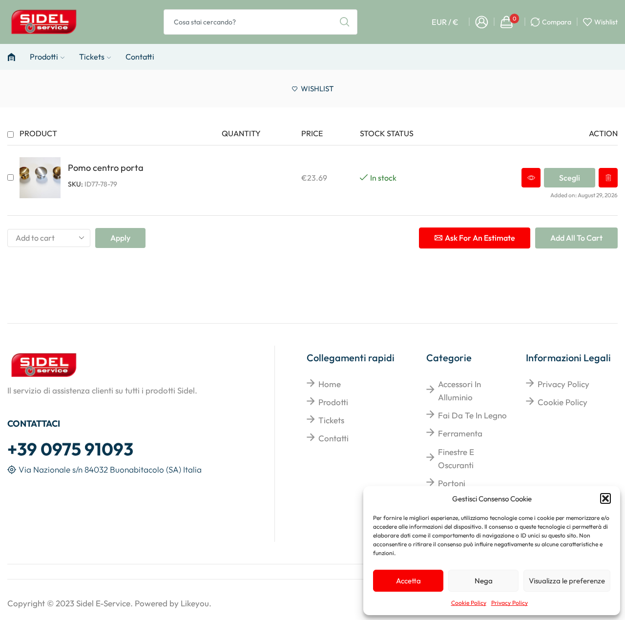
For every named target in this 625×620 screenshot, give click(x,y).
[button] (605, 498)
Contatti (139, 57)
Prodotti (44, 57)
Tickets (91, 57)
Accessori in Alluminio (459, 390)
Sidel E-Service (103, 603)
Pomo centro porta (106, 167)
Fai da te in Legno (472, 415)
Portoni (451, 483)
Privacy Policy (509, 602)
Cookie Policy (468, 602)
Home (329, 384)
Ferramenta (460, 433)
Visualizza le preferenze (567, 580)
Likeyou (195, 603)
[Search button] (345, 22)
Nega (484, 580)
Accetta (408, 580)
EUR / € (445, 22)
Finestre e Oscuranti (456, 458)
